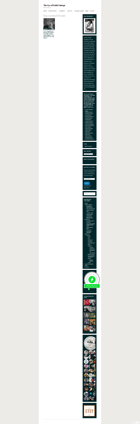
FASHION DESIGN (52, 11)
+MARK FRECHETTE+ (89, 116)
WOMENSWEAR (92, 251)
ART (89, 238)
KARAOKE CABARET (79, 11)
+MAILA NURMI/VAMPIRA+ (89, 112)
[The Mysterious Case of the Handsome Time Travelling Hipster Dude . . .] (92, 303)
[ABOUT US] (86, 303)
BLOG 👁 (88, 235)
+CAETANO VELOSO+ (89, 121)
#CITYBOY (88, 222)
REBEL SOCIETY (91, 254)
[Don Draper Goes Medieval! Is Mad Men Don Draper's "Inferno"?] (86, 328)
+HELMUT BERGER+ (89, 109)
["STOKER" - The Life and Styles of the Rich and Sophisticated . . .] (92, 316)
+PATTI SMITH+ (88, 127)
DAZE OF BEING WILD (89, 228)
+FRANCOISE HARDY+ (89, 125)
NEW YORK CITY (91, 243)
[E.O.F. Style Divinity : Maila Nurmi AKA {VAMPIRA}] (92, 329)
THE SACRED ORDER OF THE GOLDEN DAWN (90, 225)
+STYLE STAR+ (92, 253)
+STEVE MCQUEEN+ (89, 128)
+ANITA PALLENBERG (89, 124)
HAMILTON (90, 240)
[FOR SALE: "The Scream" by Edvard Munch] (92, 322)
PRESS (86, 11)
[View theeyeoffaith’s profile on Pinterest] (89, 146)
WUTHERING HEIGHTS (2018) (89, 207)
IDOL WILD (88, 230)
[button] (91, 343)
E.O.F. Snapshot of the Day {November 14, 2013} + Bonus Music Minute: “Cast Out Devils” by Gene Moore (48, 34)
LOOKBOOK (62, 11)
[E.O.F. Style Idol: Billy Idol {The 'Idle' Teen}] (86, 322)
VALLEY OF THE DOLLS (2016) (89, 215)
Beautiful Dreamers (90, 221)
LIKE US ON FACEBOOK (89, 159)
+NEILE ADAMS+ (88, 130)
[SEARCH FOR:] (89, 193)
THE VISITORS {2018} (90, 208)
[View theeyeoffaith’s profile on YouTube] (90, 146)
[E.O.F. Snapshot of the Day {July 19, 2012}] (86, 315)
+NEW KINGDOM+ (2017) (90, 211)
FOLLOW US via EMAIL (89, 167)
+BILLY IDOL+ (88, 134)
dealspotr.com (92, 291)
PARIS (89, 244)
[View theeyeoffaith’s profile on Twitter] (86, 146)
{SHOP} (45, 11)
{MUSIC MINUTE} (91, 260)
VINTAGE (91, 247)
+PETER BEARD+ (88, 119)
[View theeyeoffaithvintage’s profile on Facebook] (85, 146)
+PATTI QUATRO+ (88, 136)
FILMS (89, 237)
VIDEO (89, 262)
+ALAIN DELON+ (88, 115)
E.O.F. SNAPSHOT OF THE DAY (91, 256)
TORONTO (90, 241)
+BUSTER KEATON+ (89, 137)
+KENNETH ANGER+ (89, 113)
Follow (86, 183)
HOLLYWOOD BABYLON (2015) (89, 217)
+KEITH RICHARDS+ (89, 133)
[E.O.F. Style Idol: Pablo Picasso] (92, 309)
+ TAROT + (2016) (89, 212)
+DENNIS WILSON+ (89, 122)
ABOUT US (69, 11)
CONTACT (92, 11)
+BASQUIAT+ (87, 131)
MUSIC (89, 258)
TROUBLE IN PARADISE (89, 232)
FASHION (90, 246)
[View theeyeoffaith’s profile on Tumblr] (91, 146)
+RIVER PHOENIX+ (89, 118)
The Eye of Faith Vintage (54, 5)
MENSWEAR (91, 249)
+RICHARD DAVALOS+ (89, 139)
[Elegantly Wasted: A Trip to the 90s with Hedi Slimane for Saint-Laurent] (86, 309)
